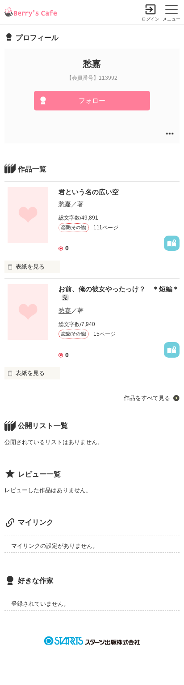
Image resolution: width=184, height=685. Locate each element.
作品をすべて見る (147, 398)
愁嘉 (65, 204)
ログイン (150, 18)
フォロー (92, 100)
